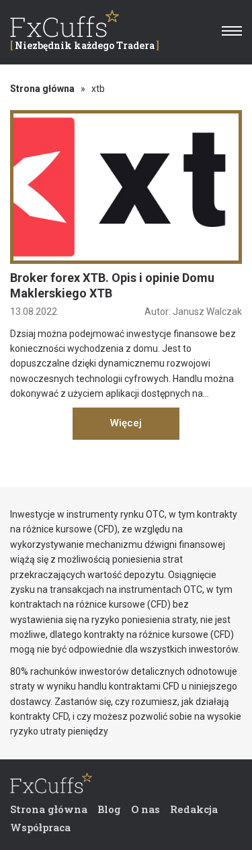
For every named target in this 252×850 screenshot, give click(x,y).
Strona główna (42, 88)
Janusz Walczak (207, 311)
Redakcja (194, 809)
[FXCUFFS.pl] (51, 786)
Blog (109, 809)
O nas (145, 809)
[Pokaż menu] (232, 31)
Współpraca (40, 827)
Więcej (126, 423)
